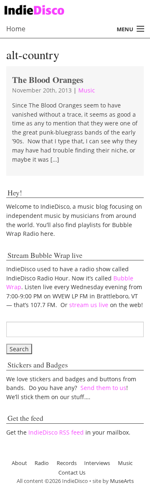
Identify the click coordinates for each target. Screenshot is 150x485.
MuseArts (122, 481)
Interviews (97, 463)
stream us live (88, 305)
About (19, 463)
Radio (42, 463)
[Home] (72, 9)
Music (86, 90)
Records (67, 463)
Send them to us (103, 388)
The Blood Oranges (47, 79)
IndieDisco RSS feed (56, 432)
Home (15, 28)
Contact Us (71, 472)
